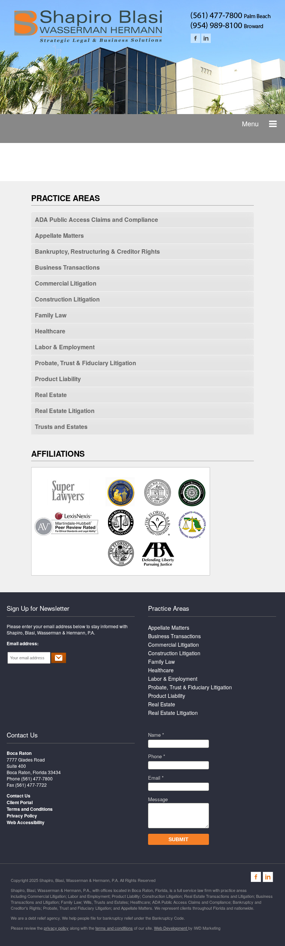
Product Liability (58, 378)
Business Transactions (67, 267)
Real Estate (51, 394)
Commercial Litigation (65, 283)
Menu (250, 123)
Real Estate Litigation (65, 410)
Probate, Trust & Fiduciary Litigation (85, 363)
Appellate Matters (59, 235)
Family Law (50, 315)
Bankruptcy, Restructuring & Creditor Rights (97, 251)
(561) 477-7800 (37, 778)
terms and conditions (114, 928)
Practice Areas (168, 608)
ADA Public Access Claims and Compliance (96, 219)
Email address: (23, 643)
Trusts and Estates (61, 426)
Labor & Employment (65, 347)
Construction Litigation (67, 299)
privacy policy (56, 928)
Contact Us (22, 734)
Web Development (171, 928)
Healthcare (50, 331)
